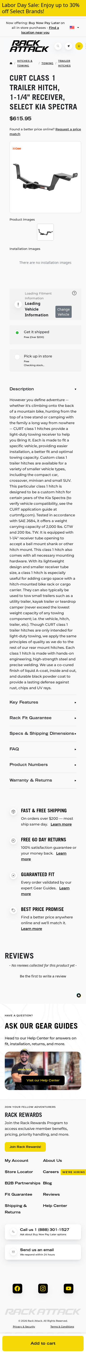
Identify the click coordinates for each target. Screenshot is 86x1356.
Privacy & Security (24, 1326)
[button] (43, 975)
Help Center (55, 1206)
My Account (16, 1161)
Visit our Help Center (43, 1080)
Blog (47, 1183)
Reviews (51, 1195)
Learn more (61, 824)
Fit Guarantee (18, 1195)
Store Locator (19, 1172)
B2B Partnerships (22, 1183)
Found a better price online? (45, 131)
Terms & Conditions (62, 1326)
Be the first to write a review (43, 976)
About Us (52, 1161)
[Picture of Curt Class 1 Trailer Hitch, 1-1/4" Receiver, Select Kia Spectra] (45, 177)
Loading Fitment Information (38, 295)
